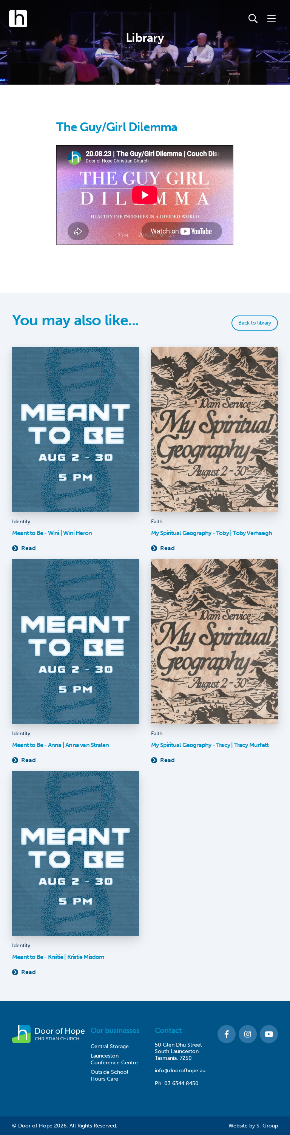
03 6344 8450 (181, 1083)
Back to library (254, 323)
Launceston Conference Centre (114, 1059)
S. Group (267, 1126)
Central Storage (110, 1046)
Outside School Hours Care (109, 1075)
